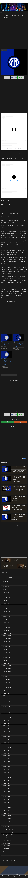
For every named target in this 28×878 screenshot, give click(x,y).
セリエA (4, 377)
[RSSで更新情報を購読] (20, 422)
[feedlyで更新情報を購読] (7, 422)
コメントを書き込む (14, 577)
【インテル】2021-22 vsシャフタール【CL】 (7, 343)
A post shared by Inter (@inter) (14, 148)
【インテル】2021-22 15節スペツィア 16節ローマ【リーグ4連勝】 (7, 361)
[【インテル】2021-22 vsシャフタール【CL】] (6, 337)
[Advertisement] (14, 33)
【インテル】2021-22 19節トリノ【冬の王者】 (19, 344)
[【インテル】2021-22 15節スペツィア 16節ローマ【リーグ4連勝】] (6, 354)
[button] (25, 452)
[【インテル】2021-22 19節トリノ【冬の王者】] (18, 337)
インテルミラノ (5, 375)
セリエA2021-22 (14, 375)
